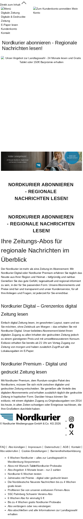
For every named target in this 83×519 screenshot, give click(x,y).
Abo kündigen (16, 447)
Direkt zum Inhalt (10, 4)
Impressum (35, 447)
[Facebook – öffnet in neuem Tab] (71, 427)
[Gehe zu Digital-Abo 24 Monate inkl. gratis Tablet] (41, 169)
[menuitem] (17, 21)
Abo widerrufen (9, 451)
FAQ (2, 447)
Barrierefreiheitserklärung (65, 451)
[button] (24, 4)
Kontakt (75, 447)
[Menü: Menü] (6, 8)
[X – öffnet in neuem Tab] (71, 434)
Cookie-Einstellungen (34, 451)
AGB (65, 447)
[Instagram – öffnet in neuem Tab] (71, 421)
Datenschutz (52, 447)
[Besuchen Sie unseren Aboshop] (30, 419)
